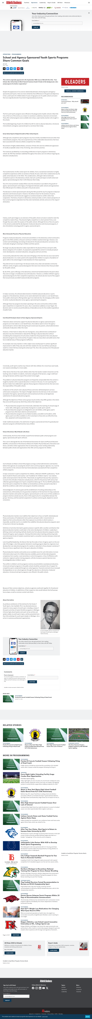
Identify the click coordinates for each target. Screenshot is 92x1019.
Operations (6, 54)
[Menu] (3, 2)
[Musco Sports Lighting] (52, 8)
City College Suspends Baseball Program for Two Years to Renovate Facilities (39, 857)
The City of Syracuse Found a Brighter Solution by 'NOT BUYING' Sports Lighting (78, 746)
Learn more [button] (45, 1016)
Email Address (35, 20)
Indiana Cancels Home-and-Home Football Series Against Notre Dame (70, 126)
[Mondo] (36, 7)
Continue (32, 681)
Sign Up (36, 27)
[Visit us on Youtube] (43, 988)
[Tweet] (14, 68)
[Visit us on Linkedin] (40, 988)
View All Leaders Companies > (75, 91)
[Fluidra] (44, 8)
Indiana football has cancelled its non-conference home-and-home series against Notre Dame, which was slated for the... (40, 821)
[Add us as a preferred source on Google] (21, 68)
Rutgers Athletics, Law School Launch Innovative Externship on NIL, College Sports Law (39, 923)
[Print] (4, 68)
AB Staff (5, 64)
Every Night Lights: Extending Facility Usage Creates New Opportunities (37, 775)
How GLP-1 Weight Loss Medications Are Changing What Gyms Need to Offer (40, 910)
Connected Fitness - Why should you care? (69, 102)
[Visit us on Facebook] (33, 988)
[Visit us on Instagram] (36, 988)
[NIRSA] (66, 8)
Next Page (16, 935)
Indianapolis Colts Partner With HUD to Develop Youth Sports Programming (39, 843)
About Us (31, 1014)
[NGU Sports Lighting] (13, 8)
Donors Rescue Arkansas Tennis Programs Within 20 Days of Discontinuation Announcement (40, 896)
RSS (56, 1014)
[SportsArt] (59, 7)
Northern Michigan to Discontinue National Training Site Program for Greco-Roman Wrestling (39, 870)
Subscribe (44, 1014)
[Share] (7, 68)
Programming (16, 54)
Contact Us (37, 1014)
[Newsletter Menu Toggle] (89, 2)
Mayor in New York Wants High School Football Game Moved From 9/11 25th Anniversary (69, 110)
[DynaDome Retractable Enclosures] (28, 7)
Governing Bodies (25, 880)
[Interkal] (21, 8)
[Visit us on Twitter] (47, 988)
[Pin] (18, 68)
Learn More (9, 953)
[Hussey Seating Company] (72, 7)
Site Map (61, 1014)
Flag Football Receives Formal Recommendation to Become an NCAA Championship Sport (40, 883)
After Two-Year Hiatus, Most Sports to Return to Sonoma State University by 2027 (39, 830)
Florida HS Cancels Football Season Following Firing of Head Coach (33, 697)
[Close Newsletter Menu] (89, 13)
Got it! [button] (87, 1016)
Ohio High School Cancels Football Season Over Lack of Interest (69, 118)
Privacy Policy (51, 1014)
